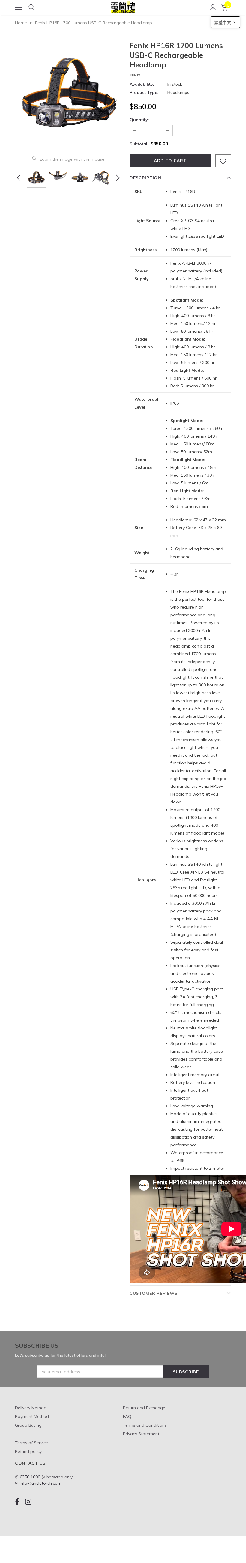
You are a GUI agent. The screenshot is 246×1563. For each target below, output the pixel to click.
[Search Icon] (31, 7)
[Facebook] (17, 1501)
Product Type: (144, 92)
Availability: (142, 84)
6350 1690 (30, 1477)
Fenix (135, 75)
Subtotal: (139, 144)
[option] (68, 94)
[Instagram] (28, 1501)
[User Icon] (213, 7)
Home (21, 22)
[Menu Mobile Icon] (18, 7)
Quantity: (139, 119)
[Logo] (123, 6)
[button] (225, 22)
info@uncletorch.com (41, 1483)
